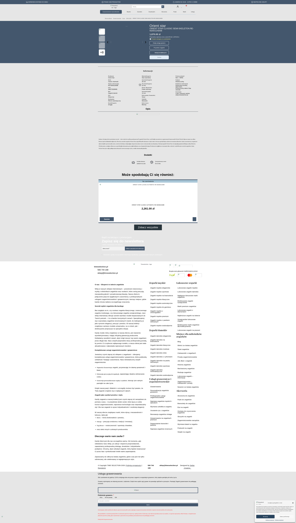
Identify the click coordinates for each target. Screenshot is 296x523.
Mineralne (144, 101)
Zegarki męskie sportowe (159, 292)
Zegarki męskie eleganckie (160, 288)
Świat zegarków (183, 349)
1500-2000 (128, 18)
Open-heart (179, 87)
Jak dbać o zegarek (185, 361)
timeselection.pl (101, 267)
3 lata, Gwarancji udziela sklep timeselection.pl (183, 94)
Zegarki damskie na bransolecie (157, 340)
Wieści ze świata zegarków (187, 345)
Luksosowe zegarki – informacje (185, 377)
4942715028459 (112, 89)
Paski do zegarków (184, 399)
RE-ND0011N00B (113, 85)
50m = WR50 (179, 77)
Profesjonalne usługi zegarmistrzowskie (157, 396)
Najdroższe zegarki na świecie (189, 315)
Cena (123, 18)
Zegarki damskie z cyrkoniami (161, 357)
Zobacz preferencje (284, 516)
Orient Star (111, 77)
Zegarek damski (112, 93)
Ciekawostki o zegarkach (187, 353)
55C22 (110, 101)
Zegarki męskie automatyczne (161, 303)
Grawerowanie (155, 386)
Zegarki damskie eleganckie (160, 336)
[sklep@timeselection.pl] (95, 273)
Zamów (159, 57)
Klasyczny (111, 97)
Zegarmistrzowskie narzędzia (188, 420)
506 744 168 (103, 270)
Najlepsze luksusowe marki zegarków (188, 296)
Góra (101, 497)
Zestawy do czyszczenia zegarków (187, 412)
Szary (143, 97)
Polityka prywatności (270, 520)
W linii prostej (108, 497)
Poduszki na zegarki (185, 428)
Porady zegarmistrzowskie (187, 357)
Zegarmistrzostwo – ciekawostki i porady (185, 382)
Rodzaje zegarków (184, 372)
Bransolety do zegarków (186, 403)
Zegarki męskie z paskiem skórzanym (160, 321)
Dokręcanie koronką (181, 85)
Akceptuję (265, 516)
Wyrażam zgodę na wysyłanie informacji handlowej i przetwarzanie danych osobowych (132, 254)
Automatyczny (116, 101)
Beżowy (144, 104)
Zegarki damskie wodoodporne (161, 375)
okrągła (110, 104)
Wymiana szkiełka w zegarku (161, 406)
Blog (179, 341)
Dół (116, 497)
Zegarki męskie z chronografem (156, 311)
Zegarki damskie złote (158, 353)
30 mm (144, 81)
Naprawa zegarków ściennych (161, 429)
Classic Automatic (113, 81)
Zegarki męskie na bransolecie (161, 295)
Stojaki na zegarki (184, 432)
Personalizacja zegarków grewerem (159, 391)
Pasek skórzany (146, 89)
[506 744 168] (95, 270)
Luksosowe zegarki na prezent (189, 330)
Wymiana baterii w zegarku (187, 424)
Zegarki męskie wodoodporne (161, 325)
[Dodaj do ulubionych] (151, 52)
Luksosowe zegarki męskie (187, 288)
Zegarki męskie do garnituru (160, 307)
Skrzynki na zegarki (185, 416)
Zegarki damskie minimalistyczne (156, 370)
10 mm (144, 85)
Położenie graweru (105, 495)
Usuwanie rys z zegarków (159, 410)
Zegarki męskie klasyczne (160, 299)
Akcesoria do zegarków (186, 396)
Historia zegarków (184, 365)
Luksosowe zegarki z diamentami (185, 311)
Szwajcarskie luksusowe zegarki (186, 320)
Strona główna (108, 18)
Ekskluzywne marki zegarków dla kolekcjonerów (188, 325)
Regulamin (102, 468)
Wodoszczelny (180, 81)
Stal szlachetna (146, 77)
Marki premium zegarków (187, 306)
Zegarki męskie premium (159, 316)
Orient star (157, 26)
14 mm (144, 93)
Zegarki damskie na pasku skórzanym (160, 361)
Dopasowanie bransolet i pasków (159, 424)
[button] (293, 503)
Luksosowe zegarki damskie (188, 292)
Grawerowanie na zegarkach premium (160, 419)
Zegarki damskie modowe (159, 349)
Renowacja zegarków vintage (161, 414)
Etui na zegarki (183, 407)
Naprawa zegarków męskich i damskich (161, 402)
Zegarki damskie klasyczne (160, 345)
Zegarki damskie (117, 18)
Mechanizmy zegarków (186, 368)
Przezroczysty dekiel (182, 88)
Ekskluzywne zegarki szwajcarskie (185, 301)
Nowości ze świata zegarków (188, 387)
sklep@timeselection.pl (108, 273)
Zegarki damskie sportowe (160, 366)
